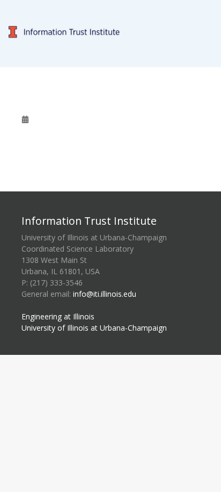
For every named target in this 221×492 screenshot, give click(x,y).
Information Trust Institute (89, 220)
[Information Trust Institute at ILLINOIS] (110, 6)
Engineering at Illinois (57, 316)
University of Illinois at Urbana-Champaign (94, 328)
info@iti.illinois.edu (104, 294)
